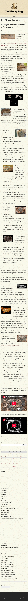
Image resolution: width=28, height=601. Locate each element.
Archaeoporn (4, 484)
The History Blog (14, 11)
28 (9, 463)
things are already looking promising (10, 345)
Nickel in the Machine (6, 516)
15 (13, 458)
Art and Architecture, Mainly (7, 486)
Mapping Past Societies (6, 562)
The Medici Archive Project (6, 576)
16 (16, 458)
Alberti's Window (4, 480)
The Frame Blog (4, 537)
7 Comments (5, 437)
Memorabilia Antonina (6, 510)
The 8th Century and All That (7, 531)
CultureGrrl (3, 492)
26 (1, 463)
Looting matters (4, 506)
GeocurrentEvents (5, 498)
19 (1, 461)
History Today (4, 500)
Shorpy (2, 526)
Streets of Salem (4, 529)
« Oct (12, 466)
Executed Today (4, 496)
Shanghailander (4, 524)
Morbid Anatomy (4, 512)
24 (20, 461)
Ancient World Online (5, 558)
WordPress (23, 598)
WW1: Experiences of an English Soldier (9, 547)
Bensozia (3, 490)
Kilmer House (4, 504)
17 (20, 458)
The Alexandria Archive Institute (8, 533)
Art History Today (5, 488)
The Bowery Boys (4, 535)
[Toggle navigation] (14, 16)
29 (13, 463)
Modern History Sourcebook (7, 566)
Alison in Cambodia (5, 482)
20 (5, 461)
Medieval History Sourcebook (7, 564)
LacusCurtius (4, 560)
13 (5, 458)
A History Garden (4, 474)
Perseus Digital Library (6, 568)
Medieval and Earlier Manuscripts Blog (9, 508)
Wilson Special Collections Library (8, 578)
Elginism (3, 494)
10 (20, 456)
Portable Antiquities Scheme (7, 570)
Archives (3, 585)
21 (9, 461)
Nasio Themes (11, 598)
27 (5, 463)
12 (1, 458)
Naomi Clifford (4, 514)
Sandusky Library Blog (6, 522)
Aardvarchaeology (5, 476)
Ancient (15, 31)
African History (4, 478)
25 (24, 461)
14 (9, 458)
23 (16, 461)
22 (13, 461)
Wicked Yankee (4, 545)
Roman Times (3, 520)
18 (24, 458)
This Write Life (4, 541)
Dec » (15, 466)
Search (2, 442)
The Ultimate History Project (7, 539)
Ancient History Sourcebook (7, 556)
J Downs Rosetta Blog (5, 502)
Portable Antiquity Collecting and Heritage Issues (12, 518)
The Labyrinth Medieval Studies (8, 574)
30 (16, 463)
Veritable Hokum (4, 543)
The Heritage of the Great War (7, 572)
